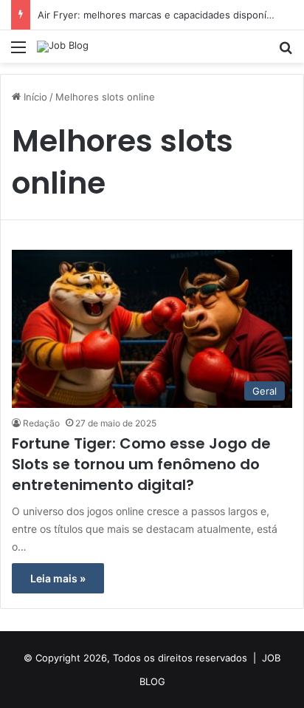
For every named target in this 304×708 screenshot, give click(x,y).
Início (34, 97)
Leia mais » (58, 578)
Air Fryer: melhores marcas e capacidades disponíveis (161, 15)
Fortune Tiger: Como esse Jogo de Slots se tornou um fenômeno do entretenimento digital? (141, 464)
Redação (41, 423)
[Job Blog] (63, 46)
